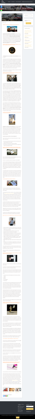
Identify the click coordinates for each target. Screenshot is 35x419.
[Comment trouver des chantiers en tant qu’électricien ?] (18, 389)
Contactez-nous (21, 411)
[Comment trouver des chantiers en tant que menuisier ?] (12, 389)
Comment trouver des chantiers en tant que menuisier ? (11, 392)
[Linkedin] (4, 396)
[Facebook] (3, 396)
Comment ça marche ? (21, 406)
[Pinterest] (6, 396)
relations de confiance (15, 380)
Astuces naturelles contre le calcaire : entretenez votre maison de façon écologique (28, 45)
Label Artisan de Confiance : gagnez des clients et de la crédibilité (28, 36)
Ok (17, 417)
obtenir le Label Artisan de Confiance (9, 193)
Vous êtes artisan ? (21, 407)
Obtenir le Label (17, 4)
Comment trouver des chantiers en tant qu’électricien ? (17, 392)
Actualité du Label (26, 4)
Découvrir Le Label (12, 4)
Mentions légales (21, 410)
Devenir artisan (21, 4)
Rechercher (28, 23)
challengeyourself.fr (28, 411)
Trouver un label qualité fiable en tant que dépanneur (5, 392)
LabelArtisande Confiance (3, 1)
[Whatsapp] (7, 396)
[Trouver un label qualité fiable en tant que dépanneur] (5, 389)
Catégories (7, 4)
